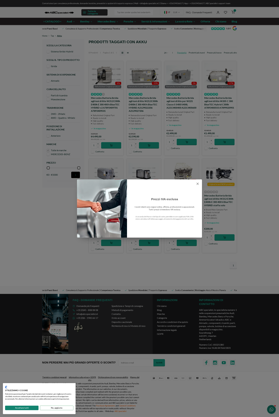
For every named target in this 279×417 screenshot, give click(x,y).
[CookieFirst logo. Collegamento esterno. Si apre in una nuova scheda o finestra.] (6, 387)
